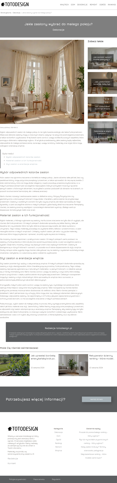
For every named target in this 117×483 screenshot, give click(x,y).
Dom (73, 5)
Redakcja (13, 458)
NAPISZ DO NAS (96, 399)
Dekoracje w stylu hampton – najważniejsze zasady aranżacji (102, 132)
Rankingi (112, 5)
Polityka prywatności (17, 479)
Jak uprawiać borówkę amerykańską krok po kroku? (43, 357)
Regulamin (56, 479)
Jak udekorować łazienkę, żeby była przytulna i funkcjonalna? (102, 83)
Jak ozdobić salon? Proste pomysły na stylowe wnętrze (102, 58)
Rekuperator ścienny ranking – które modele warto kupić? (102, 357)
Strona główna (6, 13)
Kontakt (12, 463)
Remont (93, 5)
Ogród (103, 5)
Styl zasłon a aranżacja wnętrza (21, 164)
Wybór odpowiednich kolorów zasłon (23, 157)
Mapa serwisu (39, 479)
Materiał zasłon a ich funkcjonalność (24, 160)
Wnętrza (64, 5)
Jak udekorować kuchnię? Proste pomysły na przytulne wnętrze (102, 107)
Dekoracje (82, 5)
